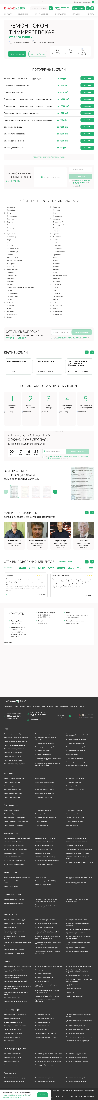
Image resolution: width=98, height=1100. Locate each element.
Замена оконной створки (43, 974)
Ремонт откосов (9, 1041)
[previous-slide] (87, 562)
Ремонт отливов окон (11, 946)
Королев (10, 245)
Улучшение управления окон (75, 933)
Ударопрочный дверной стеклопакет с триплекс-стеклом (47, 991)
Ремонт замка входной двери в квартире (45, 738)
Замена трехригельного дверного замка (48, 1054)
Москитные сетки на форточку (14, 845)
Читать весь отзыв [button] (12, 595)
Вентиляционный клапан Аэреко (77, 951)
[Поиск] (51, 8)
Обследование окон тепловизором (46, 948)
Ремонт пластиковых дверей (75, 747)
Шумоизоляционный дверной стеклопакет (45, 1000)
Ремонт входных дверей (43, 754)
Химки (53, 302)
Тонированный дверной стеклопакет (47, 996)
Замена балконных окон (12, 998)
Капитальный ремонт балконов (14, 814)
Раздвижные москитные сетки (76, 838)
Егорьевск (55, 231)
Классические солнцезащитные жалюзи (17, 877)
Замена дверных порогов (12, 1054)
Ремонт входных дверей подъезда (15, 741)
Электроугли (57, 314)
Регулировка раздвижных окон (14, 778)
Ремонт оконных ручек (42, 1014)
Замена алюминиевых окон (44, 977)
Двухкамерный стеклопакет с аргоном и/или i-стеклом (48, 952)
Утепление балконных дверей (14, 1081)
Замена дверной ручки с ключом (77, 1061)
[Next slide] (92, 352)
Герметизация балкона (11, 810)
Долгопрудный (58, 225)
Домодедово (11, 228)
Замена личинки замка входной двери (48, 1061)
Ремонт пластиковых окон (12, 797)
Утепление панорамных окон (44, 782)
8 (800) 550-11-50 (44, 617)
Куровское (57, 254)
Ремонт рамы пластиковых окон (76, 920)
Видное (55, 213)
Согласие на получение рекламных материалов (78, 1090)
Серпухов (56, 293)
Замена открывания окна (43, 970)
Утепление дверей (72, 754)
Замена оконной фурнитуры (75, 1026)
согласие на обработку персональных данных (81, 181)
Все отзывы (8, 568)
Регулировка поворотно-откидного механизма (77, 924)
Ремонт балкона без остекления (45, 817)
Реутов (55, 287)
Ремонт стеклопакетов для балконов (16, 821)
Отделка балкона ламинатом (75, 817)
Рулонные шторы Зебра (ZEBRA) (45, 881)
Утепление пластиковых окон (44, 793)
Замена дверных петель (12, 1061)
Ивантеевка (55, 237)
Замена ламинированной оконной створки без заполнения (15, 982)
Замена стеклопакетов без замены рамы (48, 966)
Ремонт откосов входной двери (14, 764)
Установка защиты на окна (13, 1033)
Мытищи (56, 266)
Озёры (55, 272)
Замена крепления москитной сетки (47, 860)
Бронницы (56, 210)
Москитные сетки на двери (75, 845)
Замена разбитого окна (42, 1022)
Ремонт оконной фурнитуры (44, 1018)
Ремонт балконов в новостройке (14, 817)
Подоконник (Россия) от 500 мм (45, 1033)
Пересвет (10, 278)
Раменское (55, 284)
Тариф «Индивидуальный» (75, 996)
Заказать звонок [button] (12, 718)
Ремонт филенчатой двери (44, 734)
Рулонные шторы (40, 877)
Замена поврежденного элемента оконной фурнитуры (15, 932)
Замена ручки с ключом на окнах (15, 1026)
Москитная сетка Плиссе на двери (77, 853)
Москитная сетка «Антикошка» (14, 842)
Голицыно (55, 219)
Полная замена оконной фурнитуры (78, 1041)
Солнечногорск (12, 296)
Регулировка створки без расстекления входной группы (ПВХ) (48, 759)
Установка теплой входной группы (15, 920)
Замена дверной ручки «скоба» (76, 1057)
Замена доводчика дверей (13, 1057)
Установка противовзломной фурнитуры (17, 942)
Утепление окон (40, 778)
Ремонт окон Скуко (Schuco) (75, 778)
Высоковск (11, 219)
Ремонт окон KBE (71, 786)
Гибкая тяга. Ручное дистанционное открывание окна (78, 943)
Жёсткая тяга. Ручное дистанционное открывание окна (78, 937)
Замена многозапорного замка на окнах (79, 1037)
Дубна (9, 231)
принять (42, 1095)
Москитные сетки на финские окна (15, 849)
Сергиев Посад (11, 293)
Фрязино (8, 302)
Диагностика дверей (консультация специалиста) (77, 735)
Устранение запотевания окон (14, 953)
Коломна (56, 242)
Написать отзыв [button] (65, 562)
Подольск (56, 278)
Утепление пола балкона (74, 814)
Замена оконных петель (12, 1018)
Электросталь (12, 314)
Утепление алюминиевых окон (45, 786)
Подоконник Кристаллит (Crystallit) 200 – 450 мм (79, 1021)
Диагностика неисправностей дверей (78, 929)
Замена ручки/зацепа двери (44, 1065)
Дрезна (55, 228)
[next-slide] (92, 562)
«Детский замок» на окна (12, 1037)
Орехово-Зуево (12, 275)
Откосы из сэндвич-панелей (13, 1022)
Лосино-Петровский (14, 260)
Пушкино (56, 281)
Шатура (54, 308)
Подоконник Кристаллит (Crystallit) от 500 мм (78, 1015)
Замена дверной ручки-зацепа (76, 1054)
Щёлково (9, 311)
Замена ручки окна (10, 927)
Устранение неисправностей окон (46, 923)
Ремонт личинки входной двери (14, 745)
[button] (78, 8)
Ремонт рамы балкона (42, 814)
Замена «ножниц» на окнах (75, 1033)
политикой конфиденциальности (79, 184)
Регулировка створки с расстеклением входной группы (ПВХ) (47, 764)
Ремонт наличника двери (12, 756)
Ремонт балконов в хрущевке (13, 825)
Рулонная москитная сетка (43, 849)
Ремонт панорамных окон (12, 786)
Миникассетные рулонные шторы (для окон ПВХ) (79, 878)
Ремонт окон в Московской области (20, 287)
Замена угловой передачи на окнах (77, 1029)
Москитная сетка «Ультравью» (14, 864)
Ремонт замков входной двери (14, 749)
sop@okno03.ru (43, 623)
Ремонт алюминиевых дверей (76, 751)
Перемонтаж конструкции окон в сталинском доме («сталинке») (46, 900)
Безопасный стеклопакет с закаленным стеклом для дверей (79, 980)
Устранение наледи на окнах (44, 927)
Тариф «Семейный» (72, 985)
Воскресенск (57, 216)
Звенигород (11, 237)
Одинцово (9, 272)
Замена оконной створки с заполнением (17, 966)
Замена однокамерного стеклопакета (78, 966)
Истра (9, 240)
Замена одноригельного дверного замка (48, 1057)
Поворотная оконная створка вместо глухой (16, 993)
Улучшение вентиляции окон (75, 948)
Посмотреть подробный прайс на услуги (49, 157)
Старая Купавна (58, 296)
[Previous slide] (87, 352)
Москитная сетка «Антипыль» (44, 842)
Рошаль (10, 290)
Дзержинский (58, 222)
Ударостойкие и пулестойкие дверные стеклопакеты (47, 986)
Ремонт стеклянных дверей (75, 743)
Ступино (10, 299)
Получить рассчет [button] (17, 54)
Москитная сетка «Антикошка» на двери (79, 862)
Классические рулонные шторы (76, 883)
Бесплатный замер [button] (38, 54)
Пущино (10, 284)
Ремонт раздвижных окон (12, 782)
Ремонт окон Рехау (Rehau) (75, 790)
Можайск (9, 266)
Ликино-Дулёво (11, 257)
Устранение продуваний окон (45, 920)
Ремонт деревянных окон (12, 790)
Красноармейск (13, 248)
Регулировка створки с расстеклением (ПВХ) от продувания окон (47, 937)
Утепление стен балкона (74, 810)
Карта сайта (60, 1096)
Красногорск (57, 248)
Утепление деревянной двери (76, 762)
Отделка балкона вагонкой (75, 821)
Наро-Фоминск (11, 269)
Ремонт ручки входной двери (44, 743)
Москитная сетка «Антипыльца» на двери (77, 857)
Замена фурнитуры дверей (13, 752)
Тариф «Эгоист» (71, 992)
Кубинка (10, 254)
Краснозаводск (12, 251)
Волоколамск (12, 216)
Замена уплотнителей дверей (76, 739)
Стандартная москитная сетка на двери (79, 849)
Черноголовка (56, 305)
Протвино (10, 281)
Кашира (54, 240)
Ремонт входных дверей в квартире (16, 737)
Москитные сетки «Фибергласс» (14, 860)
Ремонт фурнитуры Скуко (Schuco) (15, 1014)
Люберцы (56, 263)
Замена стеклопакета (42, 981)
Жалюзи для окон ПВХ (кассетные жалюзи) (15, 882)
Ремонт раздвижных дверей (44, 747)
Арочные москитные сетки (13, 857)
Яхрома (8, 317)
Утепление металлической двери (77, 765)
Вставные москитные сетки (44, 845)
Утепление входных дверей (75, 758)
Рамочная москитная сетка (44, 864)
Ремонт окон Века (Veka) (74, 782)
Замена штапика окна (42, 1026)
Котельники (57, 245)
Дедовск (8, 222)
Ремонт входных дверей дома (14, 734)
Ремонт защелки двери (42, 751)
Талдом (54, 299)
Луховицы (56, 260)
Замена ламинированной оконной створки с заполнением (15, 976)
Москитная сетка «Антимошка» (45, 838)
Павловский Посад (58, 275)
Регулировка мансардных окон (14, 923)
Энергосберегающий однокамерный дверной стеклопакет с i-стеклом (78, 971)
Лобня (55, 257)
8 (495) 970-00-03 (62, 8)
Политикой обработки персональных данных (16, 1095)
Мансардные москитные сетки (14, 853)
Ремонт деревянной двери (13, 760)
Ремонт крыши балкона (43, 810)
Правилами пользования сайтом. (12, 1097)
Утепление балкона (41, 825)
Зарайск (54, 234)
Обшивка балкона (72, 825)
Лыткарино (11, 263)
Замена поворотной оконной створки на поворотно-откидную (17, 987)
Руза (54, 290)
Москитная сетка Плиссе (43, 853)
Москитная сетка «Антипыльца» (45, 857)
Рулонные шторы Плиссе (43, 884)
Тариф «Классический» (73, 988)
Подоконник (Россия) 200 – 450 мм (46, 1037)
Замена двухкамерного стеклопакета (78, 975)
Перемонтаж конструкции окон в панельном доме (46, 906)
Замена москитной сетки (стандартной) (17, 838)
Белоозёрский (12, 210)
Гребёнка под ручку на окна (13, 1029)
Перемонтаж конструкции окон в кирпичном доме (77, 900)
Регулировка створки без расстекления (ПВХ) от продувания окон (48, 943)
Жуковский (9, 234)
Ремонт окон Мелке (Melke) (44, 797)
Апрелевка (9, 207)
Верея (7, 213)
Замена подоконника (42, 1029)
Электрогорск (56, 311)
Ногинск (56, 269)
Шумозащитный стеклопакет (13, 903)
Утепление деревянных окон (44, 790)
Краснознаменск (59, 251)
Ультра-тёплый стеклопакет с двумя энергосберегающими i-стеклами (47, 932)
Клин (8, 242)
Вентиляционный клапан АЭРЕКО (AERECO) (15, 937)
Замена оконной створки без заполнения (13, 971)
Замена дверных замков (12, 1065)
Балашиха (55, 207)
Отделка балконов (41, 821)
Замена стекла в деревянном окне (15, 1001)
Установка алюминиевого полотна (77, 842)
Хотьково (10, 305)
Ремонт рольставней (11, 886)
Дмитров (10, 225)
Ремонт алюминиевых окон (13, 793)
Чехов (9, 308)
